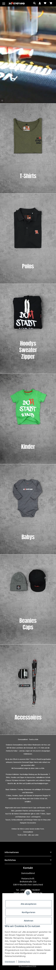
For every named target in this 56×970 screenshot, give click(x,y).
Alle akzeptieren (28, 904)
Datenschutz (24, 961)
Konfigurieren (28, 912)
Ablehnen (28, 920)
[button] (35, 3)
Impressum (10, 961)
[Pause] (2, 100)
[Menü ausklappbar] (3, 2)
